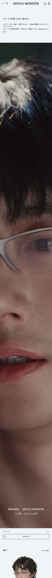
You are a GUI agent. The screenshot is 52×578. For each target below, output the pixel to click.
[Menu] (3, 3)
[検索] (48, 531)
